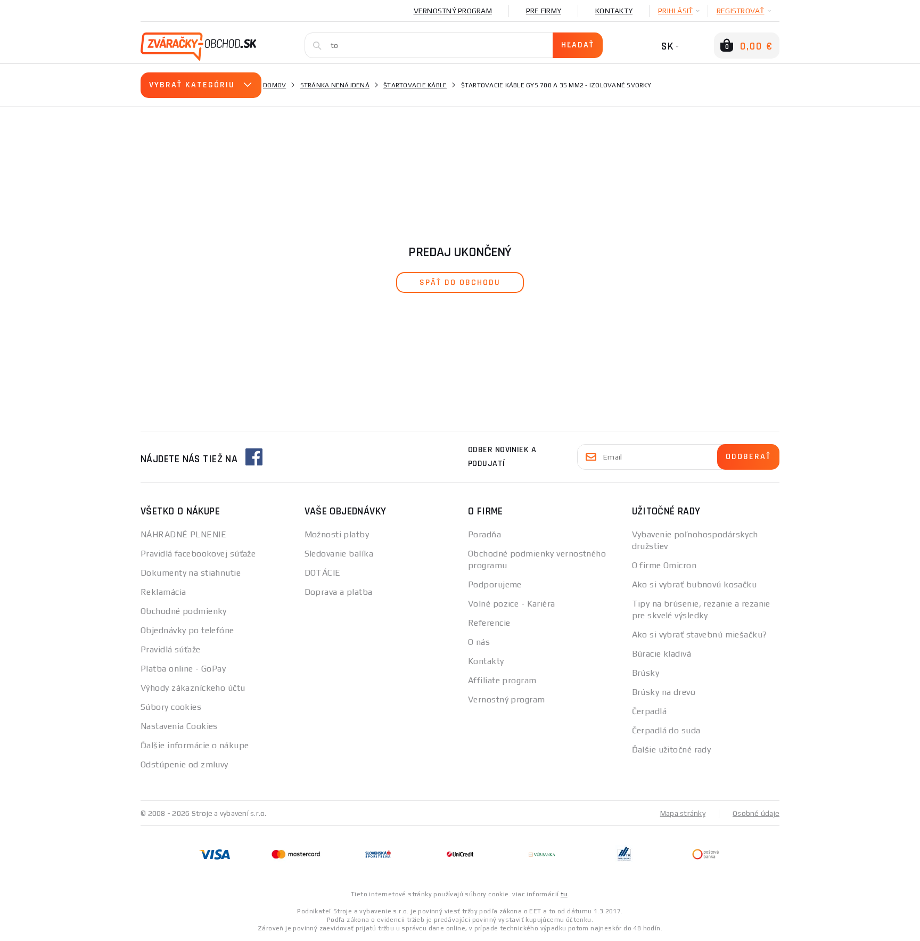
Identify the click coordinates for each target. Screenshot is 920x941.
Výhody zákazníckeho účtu (193, 688)
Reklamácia (163, 592)
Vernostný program (453, 10)
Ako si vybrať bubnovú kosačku (694, 584)
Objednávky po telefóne (187, 630)
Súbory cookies (171, 707)
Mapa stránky (682, 813)
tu (564, 894)
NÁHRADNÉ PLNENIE (183, 534)
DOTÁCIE (323, 573)
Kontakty (613, 10)
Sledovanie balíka (339, 554)
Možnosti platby (337, 534)
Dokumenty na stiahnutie (191, 573)
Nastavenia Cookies (179, 726)
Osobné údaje (756, 813)
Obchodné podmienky (184, 611)
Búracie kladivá (662, 654)
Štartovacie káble (415, 85)
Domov (274, 85)
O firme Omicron (664, 565)
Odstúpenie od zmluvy (184, 764)
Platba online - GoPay (183, 669)
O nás (479, 642)
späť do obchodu (460, 282)
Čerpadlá (649, 711)
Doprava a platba (339, 592)
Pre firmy (543, 10)
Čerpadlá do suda (666, 730)
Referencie (489, 623)
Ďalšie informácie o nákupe (195, 745)
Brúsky (646, 673)
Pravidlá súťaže (171, 649)
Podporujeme (495, 584)
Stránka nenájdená (334, 85)
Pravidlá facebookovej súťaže (198, 554)
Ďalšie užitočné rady (671, 749)
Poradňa (484, 534)
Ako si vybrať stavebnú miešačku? (699, 634)
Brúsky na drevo (664, 692)
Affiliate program (502, 680)
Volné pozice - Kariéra (511, 604)
